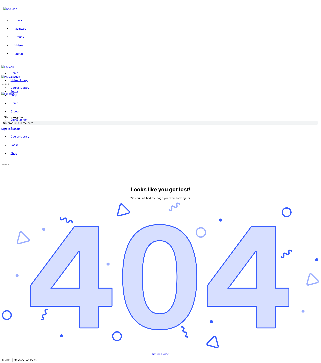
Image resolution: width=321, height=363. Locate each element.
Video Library (19, 119)
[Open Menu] (3, 73)
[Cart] (3, 110)
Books (14, 145)
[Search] (3, 107)
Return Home (160, 354)
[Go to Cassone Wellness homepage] (7, 67)
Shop (14, 153)
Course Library (20, 136)
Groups (15, 111)
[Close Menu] (3, 97)
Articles (15, 128)
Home (14, 103)
